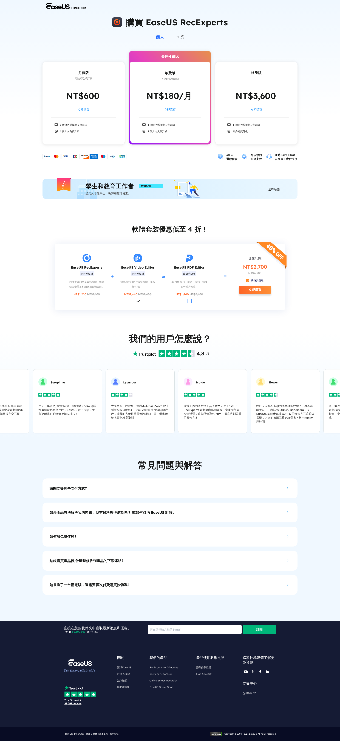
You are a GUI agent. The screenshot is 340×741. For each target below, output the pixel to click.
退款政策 (79, 733)
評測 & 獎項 (123, 674)
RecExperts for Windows (163, 667)
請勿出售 (103, 733)
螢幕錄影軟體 (203, 667)
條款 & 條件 (91, 733)
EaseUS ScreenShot (161, 687)
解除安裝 (69, 733)
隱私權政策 (123, 687)
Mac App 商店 (204, 674)
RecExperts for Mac (160, 674)
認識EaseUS (124, 667)
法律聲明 (122, 680)
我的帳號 (114, 733)
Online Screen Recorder (163, 680)
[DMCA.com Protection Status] (216, 733)
